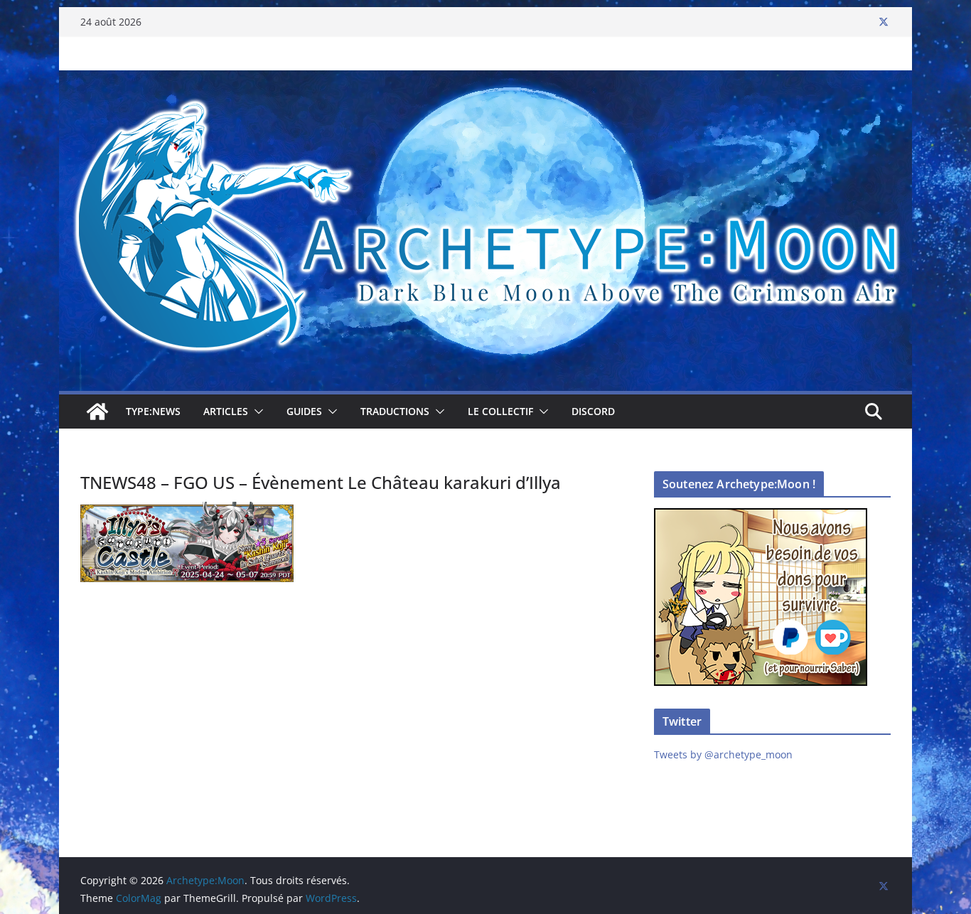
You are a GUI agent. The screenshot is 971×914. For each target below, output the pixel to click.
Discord (593, 411)
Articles (225, 411)
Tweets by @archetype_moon (723, 754)
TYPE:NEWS (153, 411)
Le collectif (500, 411)
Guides (304, 411)
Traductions (394, 411)
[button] (256, 411)
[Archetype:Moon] (485, 80)
